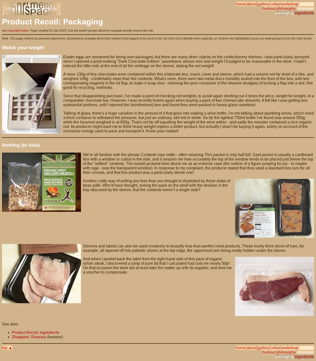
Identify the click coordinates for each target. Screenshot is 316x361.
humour (269, 8)
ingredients (304, 13)
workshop (289, 4)
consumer (305, 8)
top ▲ (7, 348)
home (241, 4)
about (252, 4)
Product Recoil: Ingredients (35, 332)
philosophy (286, 8)
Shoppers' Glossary (29, 337)
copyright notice (18, 30)
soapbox (306, 4)
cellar (275, 4)
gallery (263, 4)
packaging (284, 13)
